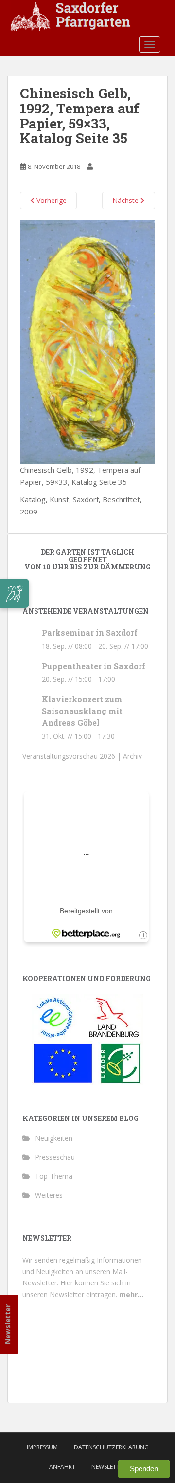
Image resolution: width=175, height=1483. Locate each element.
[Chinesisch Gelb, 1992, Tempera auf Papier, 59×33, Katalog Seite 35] (87, 341)
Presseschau (55, 1157)
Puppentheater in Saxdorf (93, 666)
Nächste (126, 200)
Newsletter (7, 1324)
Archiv (132, 756)
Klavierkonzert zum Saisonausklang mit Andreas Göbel (82, 711)
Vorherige (51, 200)
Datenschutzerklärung (111, 1447)
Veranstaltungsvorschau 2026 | (72, 756)
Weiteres (49, 1195)
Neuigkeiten (53, 1138)
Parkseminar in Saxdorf (90, 632)
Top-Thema (53, 1176)
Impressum (42, 1447)
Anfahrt (62, 1467)
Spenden (144, 1469)
